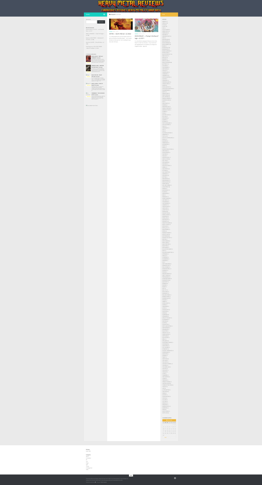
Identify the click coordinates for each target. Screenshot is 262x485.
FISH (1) (164, 131)
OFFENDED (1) (165, 254)
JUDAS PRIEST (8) (166, 187)
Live (87, 461)
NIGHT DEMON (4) (166, 241)
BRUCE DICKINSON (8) (167, 62)
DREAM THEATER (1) (166, 108)
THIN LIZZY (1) (165, 370)
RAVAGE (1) (164, 285)
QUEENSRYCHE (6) (166, 280)
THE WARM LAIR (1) (166, 367)
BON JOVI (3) (165, 57)
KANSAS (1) (164, 188)
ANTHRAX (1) (165, 34)
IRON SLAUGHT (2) (166, 182)
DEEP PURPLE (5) (166, 95)
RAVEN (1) (164, 286)
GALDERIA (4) (165, 141)
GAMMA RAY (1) (165, 142)
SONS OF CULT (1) (166, 332)
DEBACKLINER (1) (166, 93)
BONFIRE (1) (165, 59)
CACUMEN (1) (165, 65)
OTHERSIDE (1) (165, 257)
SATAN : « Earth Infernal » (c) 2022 (120, 34)
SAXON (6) (164, 313)
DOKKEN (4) (164, 105)
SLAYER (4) (164, 322)
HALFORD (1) (165, 154)
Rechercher (88, 19)
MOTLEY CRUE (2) (166, 234)
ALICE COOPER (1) (166, 29)
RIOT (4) (164, 288)
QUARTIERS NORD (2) (167, 278)
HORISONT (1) (165, 173)
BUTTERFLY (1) (165, 64)
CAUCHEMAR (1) (165, 67)
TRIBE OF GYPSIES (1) (167, 381)
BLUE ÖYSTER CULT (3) (167, 54)
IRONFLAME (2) (165, 183)
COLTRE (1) (164, 78)
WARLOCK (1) (165, 403)
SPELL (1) (164, 339)
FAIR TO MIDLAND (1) (167, 123)
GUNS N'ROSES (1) (166, 152)
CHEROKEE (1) (165, 74)
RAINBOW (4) (165, 283)
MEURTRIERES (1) (166, 229)
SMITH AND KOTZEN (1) (167, 326)
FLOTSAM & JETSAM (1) (167, 132)
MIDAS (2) (164, 231)
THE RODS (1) (165, 365)
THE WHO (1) (165, 368)
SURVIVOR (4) (165, 354)
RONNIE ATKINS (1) (166, 296)
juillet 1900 (88, 451)
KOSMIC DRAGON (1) (166, 198)
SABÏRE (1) (164, 301)
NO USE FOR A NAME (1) (167, 249)
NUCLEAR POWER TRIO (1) (168, 252)
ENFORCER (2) (165, 118)
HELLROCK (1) (165, 164)
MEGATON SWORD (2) (167, 223)
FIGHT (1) (164, 126)
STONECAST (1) (165, 349)
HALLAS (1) (164, 155)
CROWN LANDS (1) (166, 83)
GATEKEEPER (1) (165, 144)
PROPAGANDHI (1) (166, 277)
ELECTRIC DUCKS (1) (166, 114)
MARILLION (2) (165, 218)
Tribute (87, 466)
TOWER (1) (164, 378)
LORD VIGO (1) (165, 208)
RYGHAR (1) (164, 299)
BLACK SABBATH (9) (166, 44)
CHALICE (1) (164, 70)
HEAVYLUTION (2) (166, 159)
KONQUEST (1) (165, 196)
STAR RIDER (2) (165, 344)
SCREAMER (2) (165, 316)
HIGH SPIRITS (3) (166, 168)
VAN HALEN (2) (165, 391)
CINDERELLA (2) (165, 75)
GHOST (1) (164, 146)
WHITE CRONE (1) (166, 411)
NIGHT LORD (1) (165, 242)
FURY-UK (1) (165, 136)
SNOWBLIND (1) (165, 329)
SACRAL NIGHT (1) (166, 303)
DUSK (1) (164, 113)
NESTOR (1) (164, 239)
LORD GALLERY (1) (166, 206)
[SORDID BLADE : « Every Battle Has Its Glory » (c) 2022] (95, 114)
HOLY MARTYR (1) (166, 172)
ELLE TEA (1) (165, 116)
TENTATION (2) (165, 358)
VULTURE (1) (165, 401)
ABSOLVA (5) (165, 23)
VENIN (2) (164, 393)
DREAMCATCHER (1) (166, 110)
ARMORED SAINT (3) (166, 36)
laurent (87, 42)
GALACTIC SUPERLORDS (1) (168, 137)
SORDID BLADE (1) (166, 334)
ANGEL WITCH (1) (166, 31)
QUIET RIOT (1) (165, 281)
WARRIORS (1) (165, 408)
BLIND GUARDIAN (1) (166, 51)
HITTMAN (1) (165, 170)
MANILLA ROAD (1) (166, 214)
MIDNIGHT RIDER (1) (166, 232)
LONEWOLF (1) (165, 205)
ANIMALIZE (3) (165, 33)
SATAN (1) (164, 308)
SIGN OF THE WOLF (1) (167, 318)
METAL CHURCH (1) (166, 224)
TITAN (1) (164, 373)
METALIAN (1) (165, 226)
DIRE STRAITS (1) (166, 103)
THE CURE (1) (165, 360)
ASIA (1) (164, 37)
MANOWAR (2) (165, 216)
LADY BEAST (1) (165, 200)
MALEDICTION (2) (166, 213)
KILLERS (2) (164, 191)
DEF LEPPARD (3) (166, 96)
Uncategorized (89, 468)
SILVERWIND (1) (165, 319)
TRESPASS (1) (165, 380)
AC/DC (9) (164, 24)
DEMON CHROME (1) (166, 98)
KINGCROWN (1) (165, 193)
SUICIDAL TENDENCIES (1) (168, 350)
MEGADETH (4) (165, 221)
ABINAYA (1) (165, 21)
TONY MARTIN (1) (166, 376)
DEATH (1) (164, 92)
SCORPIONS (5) (165, 314)
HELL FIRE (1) (165, 160)
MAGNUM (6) (165, 211)
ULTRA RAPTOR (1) (166, 390)
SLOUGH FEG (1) (165, 324)
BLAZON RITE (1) (165, 49)
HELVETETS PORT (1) (166, 165)
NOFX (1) (164, 250)
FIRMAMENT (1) (165, 128)
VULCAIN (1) (165, 399)
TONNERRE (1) (165, 375)
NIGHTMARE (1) (165, 247)
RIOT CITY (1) (165, 290)
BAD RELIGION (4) (166, 39)
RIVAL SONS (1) (165, 291)
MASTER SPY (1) (165, 219)
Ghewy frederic (89, 29)
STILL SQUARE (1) (166, 347)
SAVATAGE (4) (165, 311)
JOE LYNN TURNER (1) (167, 185)
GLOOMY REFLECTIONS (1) (168, 149)
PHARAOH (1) (165, 270)
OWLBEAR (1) (165, 260)
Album (110, 31)
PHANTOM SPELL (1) (166, 268)
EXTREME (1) (165, 121)
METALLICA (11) (165, 227)
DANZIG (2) (164, 85)
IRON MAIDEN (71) (166, 180)
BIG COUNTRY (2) (166, 41)
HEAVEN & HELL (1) (166, 157)
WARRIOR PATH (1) (166, 406)
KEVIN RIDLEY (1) (166, 190)
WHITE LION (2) (165, 412)
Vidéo (87, 469)
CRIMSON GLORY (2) (166, 82)
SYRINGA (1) (165, 355)
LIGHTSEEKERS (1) (166, 203)
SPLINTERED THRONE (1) (167, 342)
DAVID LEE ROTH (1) (166, 87)
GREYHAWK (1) (165, 150)
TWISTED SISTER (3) (166, 383)
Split (87, 464)
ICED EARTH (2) (165, 175)
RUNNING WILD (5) (166, 298)
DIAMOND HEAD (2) (166, 100)
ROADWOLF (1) (165, 293)
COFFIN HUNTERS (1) (166, 77)
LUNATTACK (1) (165, 209)
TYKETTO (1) (165, 386)
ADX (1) (164, 28)
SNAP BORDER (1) (166, 327)
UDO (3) (164, 388)
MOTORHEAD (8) (166, 236)
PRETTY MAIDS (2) (166, 275)
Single (87, 463)
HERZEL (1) (164, 167)
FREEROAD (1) (165, 134)
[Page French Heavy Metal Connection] (104, 14)
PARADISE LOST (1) (166, 265)
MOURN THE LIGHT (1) (167, 237)
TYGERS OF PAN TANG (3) (167, 385)
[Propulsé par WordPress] (95, 482)
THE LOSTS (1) (165, 362)
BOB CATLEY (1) (165, 55)
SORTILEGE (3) (165, 336)
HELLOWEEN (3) (165, 162)
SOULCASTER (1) (165, 337)
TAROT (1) (164, 357)
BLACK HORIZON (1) (166, 42)
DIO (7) (163, 101)
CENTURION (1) (165, 69)
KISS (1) (164, 195)
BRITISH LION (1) (166, 60)
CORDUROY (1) (165, 80)
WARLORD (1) (165, 404)
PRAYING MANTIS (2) (166, 273)
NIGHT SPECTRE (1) (166, 244)
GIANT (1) (164, 147)
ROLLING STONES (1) (166, 295)
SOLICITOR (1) (165, 331)
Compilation (88, 458)
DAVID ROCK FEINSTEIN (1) (168, 88)
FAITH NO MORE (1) (166, 124)
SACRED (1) (164, 304)
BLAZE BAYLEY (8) (166, 47)
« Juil (165, 437)
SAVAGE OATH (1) (166, 309)
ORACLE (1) (164, 255)
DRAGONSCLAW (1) (166, 106)
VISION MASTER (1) (166, 396)
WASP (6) (164, 409)
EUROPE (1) (164, 119)
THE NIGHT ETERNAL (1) (167, 363)
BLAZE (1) (164, 46)
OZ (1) (163, 262)
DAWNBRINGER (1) (166, 90)
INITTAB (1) (164, 177)
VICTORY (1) (165, 394)
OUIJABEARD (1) (165, 259)
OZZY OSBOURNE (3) (166, 263)
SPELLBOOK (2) (165, 340)
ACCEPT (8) (164, 26)
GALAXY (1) (164, 139)
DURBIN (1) (164, 111)
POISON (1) (164, 272)
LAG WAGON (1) (165, 201)
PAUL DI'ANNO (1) (166, 267)
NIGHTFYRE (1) (165, 245)
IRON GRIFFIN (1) (166, 178)
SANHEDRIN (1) (165, 306)
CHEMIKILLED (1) (166, 72)
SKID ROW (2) (165, 321)
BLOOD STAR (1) (165, 52)
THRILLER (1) (165, 372)
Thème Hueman (104, 482)
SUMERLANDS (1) (166, 352)
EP (86, 459)
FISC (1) (164, 129)
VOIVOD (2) (164, 398)
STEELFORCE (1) (165, 345)
